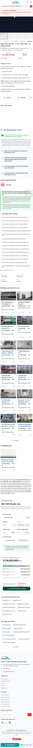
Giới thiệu (3, 683)
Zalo (30, 745)
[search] (31, 6)
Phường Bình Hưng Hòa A (8, 607)
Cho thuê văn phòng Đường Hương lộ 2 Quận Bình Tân (15, 217)
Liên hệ (2, 685)
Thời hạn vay (6, 529)
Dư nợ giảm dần (9, 540)
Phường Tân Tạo (22, 610)
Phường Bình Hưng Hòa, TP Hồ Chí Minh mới (12, 50)
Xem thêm (15, 440)
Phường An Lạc (6, 600)
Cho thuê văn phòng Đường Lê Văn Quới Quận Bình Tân (15, 220)
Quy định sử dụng (5, 699)
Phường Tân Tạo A (7, 614)
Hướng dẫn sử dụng (5, 706)
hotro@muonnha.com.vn (9, 671)
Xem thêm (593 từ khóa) (7, 270)
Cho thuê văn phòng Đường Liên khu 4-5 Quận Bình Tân (15, 249)
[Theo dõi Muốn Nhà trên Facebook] (2, 722)
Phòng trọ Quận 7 (6, 628)
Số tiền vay (20, 522)
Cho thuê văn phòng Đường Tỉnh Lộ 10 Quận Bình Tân (15, 224)
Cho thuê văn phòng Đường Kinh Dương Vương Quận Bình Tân (16, 235)
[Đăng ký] (29, 714)
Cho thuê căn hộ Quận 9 (8, 635)
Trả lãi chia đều (23, 540)
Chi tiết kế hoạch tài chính (17, 588)
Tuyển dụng (3, 688)
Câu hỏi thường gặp (5, 681)
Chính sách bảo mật (5, 701)
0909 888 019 (28, 491)
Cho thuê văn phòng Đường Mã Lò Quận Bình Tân (14, 238)
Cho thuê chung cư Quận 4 (9, 639)
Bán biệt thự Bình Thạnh (19, 624)
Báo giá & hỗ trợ (5, 678)
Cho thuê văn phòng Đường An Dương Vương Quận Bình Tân (16, 230)
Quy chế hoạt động (5, 697)
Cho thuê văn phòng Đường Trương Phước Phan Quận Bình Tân (16, 266)
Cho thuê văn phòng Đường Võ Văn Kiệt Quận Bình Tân (15, 227)
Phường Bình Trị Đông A (24, 607)
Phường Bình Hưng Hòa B (8, 610)
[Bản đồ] (31, 49)
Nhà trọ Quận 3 (6, 632)
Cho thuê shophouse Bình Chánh (21, 632)
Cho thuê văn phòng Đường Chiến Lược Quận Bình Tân (15, 255)
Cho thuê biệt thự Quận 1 (8, 642)
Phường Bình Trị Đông (22, 603)
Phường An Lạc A (17, 600)
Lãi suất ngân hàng (22, 529)
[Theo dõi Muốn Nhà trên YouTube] (9, 722)
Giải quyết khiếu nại (5, 704)
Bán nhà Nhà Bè (6, 624)
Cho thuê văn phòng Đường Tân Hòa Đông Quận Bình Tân (16, 252)
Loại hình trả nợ (7, 537)
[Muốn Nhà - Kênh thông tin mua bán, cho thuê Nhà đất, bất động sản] (16, 2)
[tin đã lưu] (27, 2)
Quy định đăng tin (5, 695)
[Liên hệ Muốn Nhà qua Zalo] (6, 722)
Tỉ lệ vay (5, 522)
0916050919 (11, 745)
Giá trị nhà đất (7, 514)
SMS (24, 745)
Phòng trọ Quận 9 (18, 628)
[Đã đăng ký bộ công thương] (16, 739)
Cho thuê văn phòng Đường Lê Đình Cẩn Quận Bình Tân (15, 245)
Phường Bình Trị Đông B (8, 603)
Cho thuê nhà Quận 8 (24, 639)
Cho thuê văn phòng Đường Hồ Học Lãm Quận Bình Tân (15, 242)
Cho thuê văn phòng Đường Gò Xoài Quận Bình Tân (14, 262)
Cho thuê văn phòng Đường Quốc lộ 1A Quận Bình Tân (15, 259)
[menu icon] (31, 2)
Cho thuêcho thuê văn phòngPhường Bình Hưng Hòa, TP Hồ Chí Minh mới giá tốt (16, 207)
